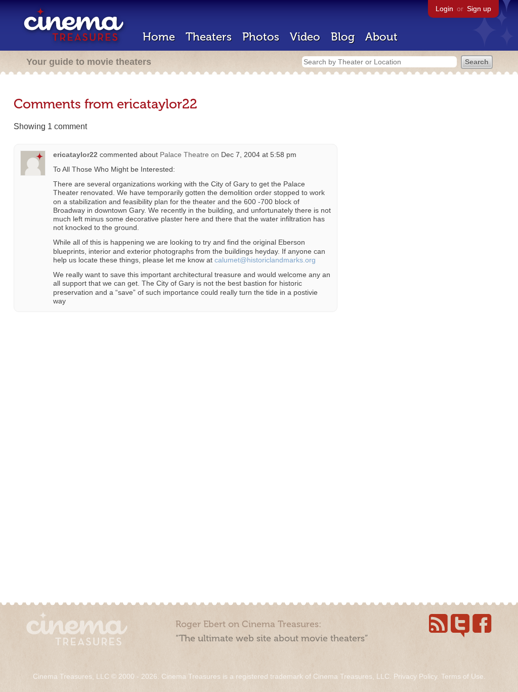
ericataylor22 (75, 154)
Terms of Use (462, 676)
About (381, 37)
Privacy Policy (415, 676)
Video (305, 37)
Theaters (209, 37)
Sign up (479, 9)
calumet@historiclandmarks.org (265, 260)
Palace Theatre (184, 154)
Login (444, 9)
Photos (260, 37)
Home (159, 37)
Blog (343, 37)
